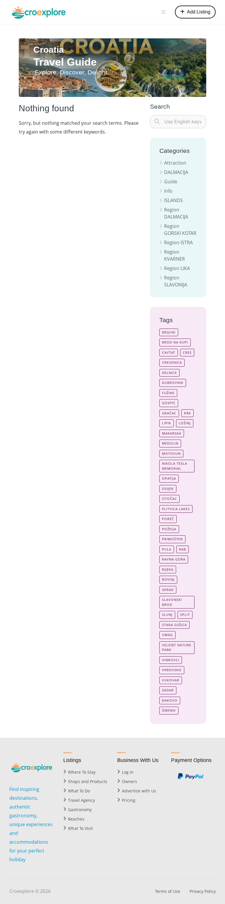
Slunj (167, 614)
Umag (167, 635)
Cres (187, 352)
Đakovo (170, 700)
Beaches (76, 819)
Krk (187, 413)
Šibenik (169, 710)
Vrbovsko (172, 670)
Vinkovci (170, 660)
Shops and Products (87, 781)
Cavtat (168, 352)
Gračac (169, 413)
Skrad (168, 589)
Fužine (168, 393)
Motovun (171, 453)
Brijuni (168, 332)
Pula (166, 549)
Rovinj (168, 579)
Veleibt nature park (176, 647)
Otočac (169, 498)
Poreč (168, 519)
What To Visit (80, 828)
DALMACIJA (176, 172)
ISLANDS (173, 200)
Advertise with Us (139, 791)
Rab (182, 549)
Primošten (172, 539)
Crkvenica (172, 362)
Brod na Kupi (175, 342)
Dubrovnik (172, 382)
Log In (128, 772)
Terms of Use (167, 891)
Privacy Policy (203, 891)
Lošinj (185, 423)
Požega (169, 529)
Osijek (168, 488)
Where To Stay (82, 772)
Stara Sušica (174, 625)
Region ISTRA (178, 242)
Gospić (168, 403)
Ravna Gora (173, 559)
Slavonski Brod (172, 602)
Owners (129, 781)
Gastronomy (80, 809)
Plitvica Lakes (176, 509)
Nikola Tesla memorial (174, 466)
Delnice (169, 372)
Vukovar (170, 680)
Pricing (128, 800)
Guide (170, 181)
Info (168, 191)
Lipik (166, 423)
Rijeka (167, 569)
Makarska (171, 433)
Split (185, 614)
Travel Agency (81, 800)
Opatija (169, 478)
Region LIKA (177, 268)
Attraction (175, 163)
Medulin (170, 443)
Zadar (168, 690)
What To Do (79, 791)
